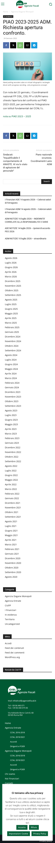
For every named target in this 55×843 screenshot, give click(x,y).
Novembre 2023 (13, 396)
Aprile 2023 (10, 429)
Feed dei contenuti (14, 647)
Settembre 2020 (13, 572)
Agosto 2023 (11, 410)
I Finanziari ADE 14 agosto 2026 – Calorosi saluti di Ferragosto (28, 201)
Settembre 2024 (13, 350)
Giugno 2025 (11, 308)
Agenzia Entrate (13, 600)
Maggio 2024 (11, 368)
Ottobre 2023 (11, 401)
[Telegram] (34, 45)
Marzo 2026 (11, 276)
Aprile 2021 (10, 539)
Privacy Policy (39, 833)
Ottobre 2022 (11, 456)
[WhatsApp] (20, 45)
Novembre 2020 (13, 562)
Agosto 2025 (11, 299)
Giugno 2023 (11, 419)
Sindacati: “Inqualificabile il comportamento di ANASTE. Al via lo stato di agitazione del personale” (15, 162)
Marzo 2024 (11, 378)
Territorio (10, 619)
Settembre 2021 (13, 516)
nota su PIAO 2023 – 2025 (17, 116)
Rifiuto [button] (34, 827)
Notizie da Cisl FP (13, 670)
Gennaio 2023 (12, 442)
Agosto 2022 (11, 465)
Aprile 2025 (10, 318)
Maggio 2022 (11, 479)
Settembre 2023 (13, 405)
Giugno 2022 (11, 475)
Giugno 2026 (11, 267)
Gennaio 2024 (12, 387)
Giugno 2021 (11, 530)
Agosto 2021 (11, 521)
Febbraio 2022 (12, 493)
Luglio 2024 (10, 359)
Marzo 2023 (11, 433)
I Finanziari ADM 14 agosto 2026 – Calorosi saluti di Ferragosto (28, 211)
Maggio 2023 (11, 424)
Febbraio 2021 (12, 549)
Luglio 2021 (10, 526)
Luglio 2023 (10, 415)
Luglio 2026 (10, 262)
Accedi (8, 643)
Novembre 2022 (13, 452)
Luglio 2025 (10, 304)
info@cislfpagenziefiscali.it (24, 700)
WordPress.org (12, 657)
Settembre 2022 (13, 461)
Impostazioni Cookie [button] (18, 833)
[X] (13, 45)
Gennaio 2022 (12, 498)
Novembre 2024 (13, 341)
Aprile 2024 (10, 373)
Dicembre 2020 (12, 558)
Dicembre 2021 (12, 502)
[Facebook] (6, 45)
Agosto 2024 (11, 355)
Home (5, 11)
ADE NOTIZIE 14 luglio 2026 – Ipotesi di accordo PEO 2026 (27, 230)
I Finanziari (10, 610)
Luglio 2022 (10, 470)
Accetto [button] (22, 827)
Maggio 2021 (11, 535)
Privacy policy (45, 841)
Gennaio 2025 (12, 331)
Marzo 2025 (11, 322)
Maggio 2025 (11, 313)
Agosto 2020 (11, 576)
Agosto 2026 (11, 258)
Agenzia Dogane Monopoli (22, 11)
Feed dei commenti (14, 652)
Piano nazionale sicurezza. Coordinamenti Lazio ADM (41, 159)
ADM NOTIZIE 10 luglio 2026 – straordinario (25, 238)
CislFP (8, 605)
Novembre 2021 (13, 507)
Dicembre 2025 (12, 281)
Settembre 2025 (13, 295)
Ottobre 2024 (11, 345)
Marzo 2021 (11, 544)
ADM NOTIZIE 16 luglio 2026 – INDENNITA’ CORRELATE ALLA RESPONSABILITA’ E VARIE (26, 220)
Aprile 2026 (10, 271)
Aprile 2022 (10, 484)
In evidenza (8, 16)
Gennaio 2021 (12, 553)
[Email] (27, 45)
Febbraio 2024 (12, 382)
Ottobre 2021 (11, 512)
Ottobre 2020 (11, 567)
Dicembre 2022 (12, 447)
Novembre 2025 (13, 285)
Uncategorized (12, 623)
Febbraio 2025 (12, 327)
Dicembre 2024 (12, 336)
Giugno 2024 (11, 364)
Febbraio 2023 (12, 438)
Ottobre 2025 (11, 290)
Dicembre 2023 (12, 392)
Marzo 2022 (11, 489)
